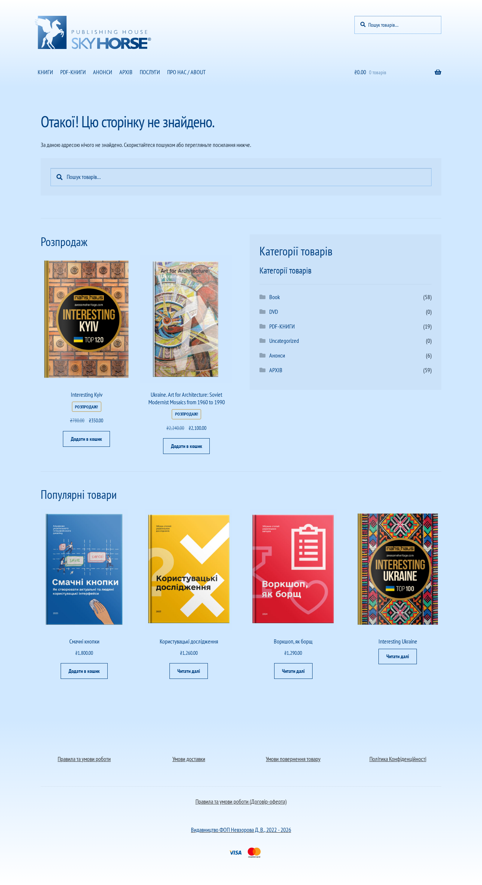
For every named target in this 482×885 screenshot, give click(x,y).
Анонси (277, 355)
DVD (273, 311)
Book (274, 297)
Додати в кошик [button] (86, 439)
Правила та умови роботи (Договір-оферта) (241, 801)
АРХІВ (126, 72)
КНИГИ (45, 72)
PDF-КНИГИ (73, 72)
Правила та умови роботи (84, 759)
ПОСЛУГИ (150, 72)
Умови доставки (188, 759)
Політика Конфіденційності (397, 759)
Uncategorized (284, 340)
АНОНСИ (102, 72)
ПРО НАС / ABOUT (186, 72)
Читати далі (188, 671)
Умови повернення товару (293, 759)
